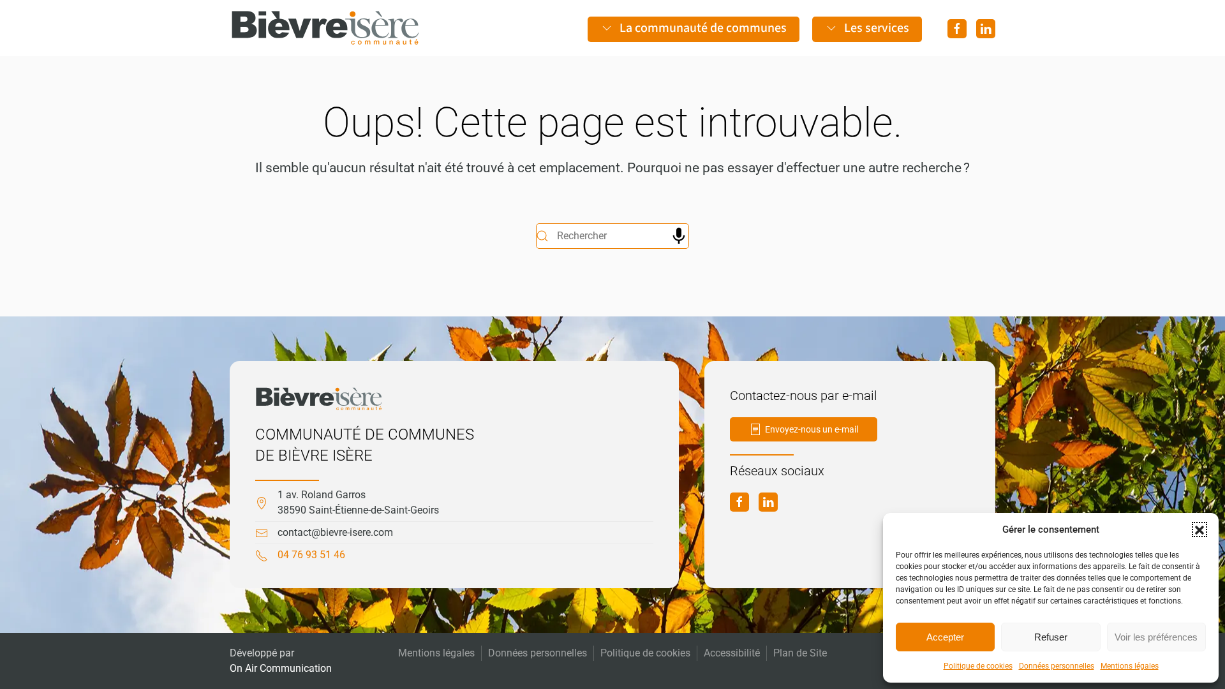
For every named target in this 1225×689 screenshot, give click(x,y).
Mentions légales (1130, 666)
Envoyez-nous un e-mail (811, 429)
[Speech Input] (679, 236)
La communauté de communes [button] (703, 28)
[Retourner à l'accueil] (325, 28)
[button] (1199, 529)
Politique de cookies (978, 666)
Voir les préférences (1156, 637)
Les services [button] (876, 28)
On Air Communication (281, 668)
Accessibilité (732, 653)
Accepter (945, 637)
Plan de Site (800, 653)
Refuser (1050, 637)
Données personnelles (1056, 666)
